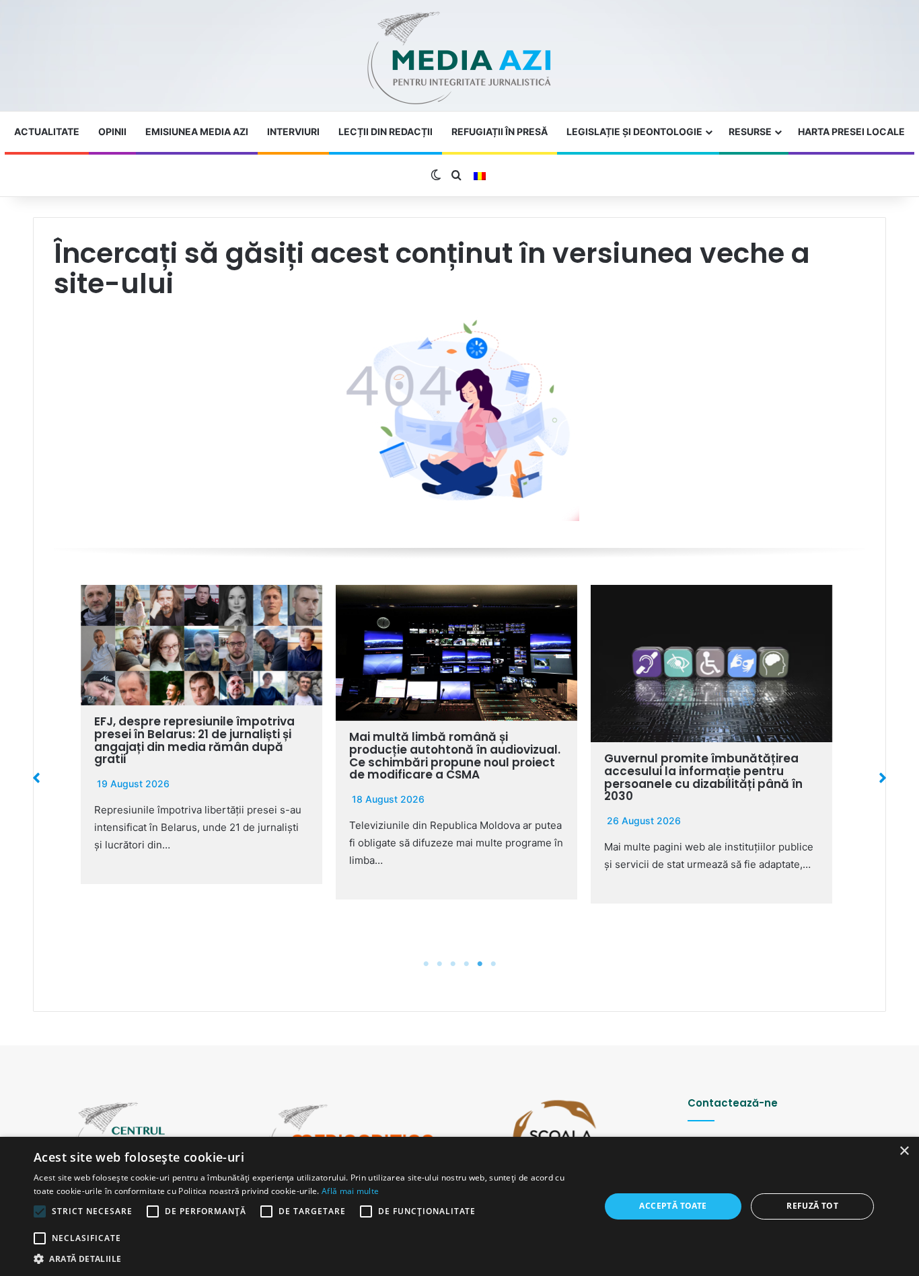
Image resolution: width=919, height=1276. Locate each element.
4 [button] (466, 964)
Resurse (750, 131)
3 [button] (452, 964)
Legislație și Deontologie (634, 131)
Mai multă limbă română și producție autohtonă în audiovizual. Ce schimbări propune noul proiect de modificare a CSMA (454, 756)
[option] (201, 734)
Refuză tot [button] (812, 1205)
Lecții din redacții (385, 131)
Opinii (112, 131)
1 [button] (426, 964)
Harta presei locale (851, 131)
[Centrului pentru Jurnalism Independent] (459, 59)
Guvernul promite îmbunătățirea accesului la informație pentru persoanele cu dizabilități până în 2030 (703, 777)
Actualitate (46, 131)
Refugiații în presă (499, 131)
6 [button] (493, 964)
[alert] (459, 1206)
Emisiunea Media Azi (196, 131)
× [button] (904, 1151)
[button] (36, 778)
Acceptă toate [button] (672, 1205)
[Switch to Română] (479, 176)
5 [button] (479, 964)
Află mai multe (350, 1191)
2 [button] (439, 964)
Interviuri (293, 131)
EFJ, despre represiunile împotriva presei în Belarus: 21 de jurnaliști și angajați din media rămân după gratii (194, 740)
